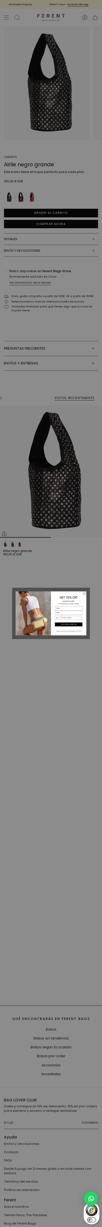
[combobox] (58, 618)
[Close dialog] (84, 593)
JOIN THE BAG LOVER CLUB (68, 624)
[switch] (91, 1220)
